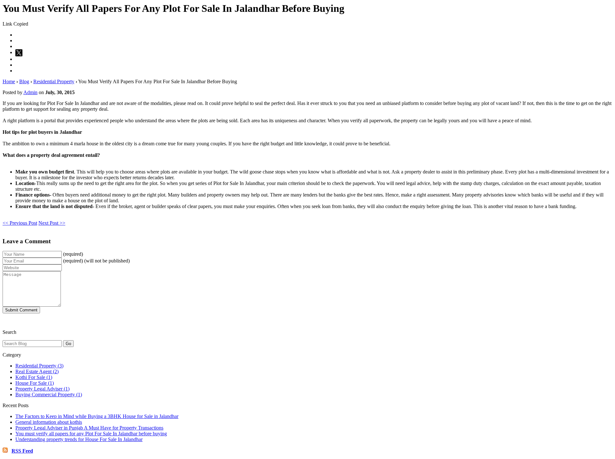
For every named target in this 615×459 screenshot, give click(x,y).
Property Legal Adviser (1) (42, 388)
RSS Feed (22, 451)
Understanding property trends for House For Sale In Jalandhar (79, 439)
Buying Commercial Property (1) (48, 394)
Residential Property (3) (39, 365)
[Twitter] (19, 52)
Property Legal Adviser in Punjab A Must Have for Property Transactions (89, 428)
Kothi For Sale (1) (33, 377)
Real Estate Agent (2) (37, 371)
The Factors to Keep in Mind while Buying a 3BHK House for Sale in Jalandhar (96, 416)
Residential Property (53, 81)
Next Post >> (51, 223)
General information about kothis (48, 422)
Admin (30, 92)
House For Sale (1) (34, 383)
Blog (24, 81)
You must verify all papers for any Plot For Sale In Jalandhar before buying (91, 433)
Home (9, 81)
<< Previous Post (20, 223)
